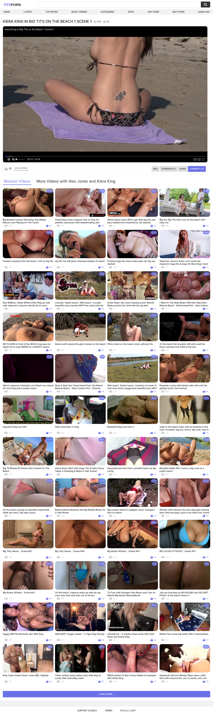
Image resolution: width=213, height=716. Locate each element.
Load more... (106, 694)
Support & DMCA (87, 710)
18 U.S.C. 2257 (128, 710)
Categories (107, 11)
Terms (108, 710)
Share (182, 169)
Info (155, 169)
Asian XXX (204, 11)
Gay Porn (153, 11)
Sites (131, 11)
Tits (12, 5)
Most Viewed (79, 11)
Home (6, 11)
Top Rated (52, 11)
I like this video (6, 168)
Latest (28, 11)
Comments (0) (197, 169)
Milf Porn (178, 11)
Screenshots (169, 169)
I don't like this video (10, 168)
